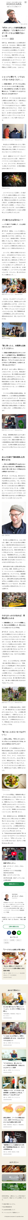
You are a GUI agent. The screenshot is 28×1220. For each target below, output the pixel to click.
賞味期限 (7, 942)
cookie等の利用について (9, 1209)
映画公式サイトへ (14, 884)
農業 (8, 7)
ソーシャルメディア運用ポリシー (11, 1212)
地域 (17, 7)
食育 (14, 5)
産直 (9, 5)
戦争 (22, 7)
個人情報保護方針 (7, 1206)
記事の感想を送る (14, 926)
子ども (4, 5)
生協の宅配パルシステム (9, 1204)
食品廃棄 (12, 940)
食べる (19, 5)
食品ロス (19, 940)
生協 (13, 7)
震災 (3, 7)
